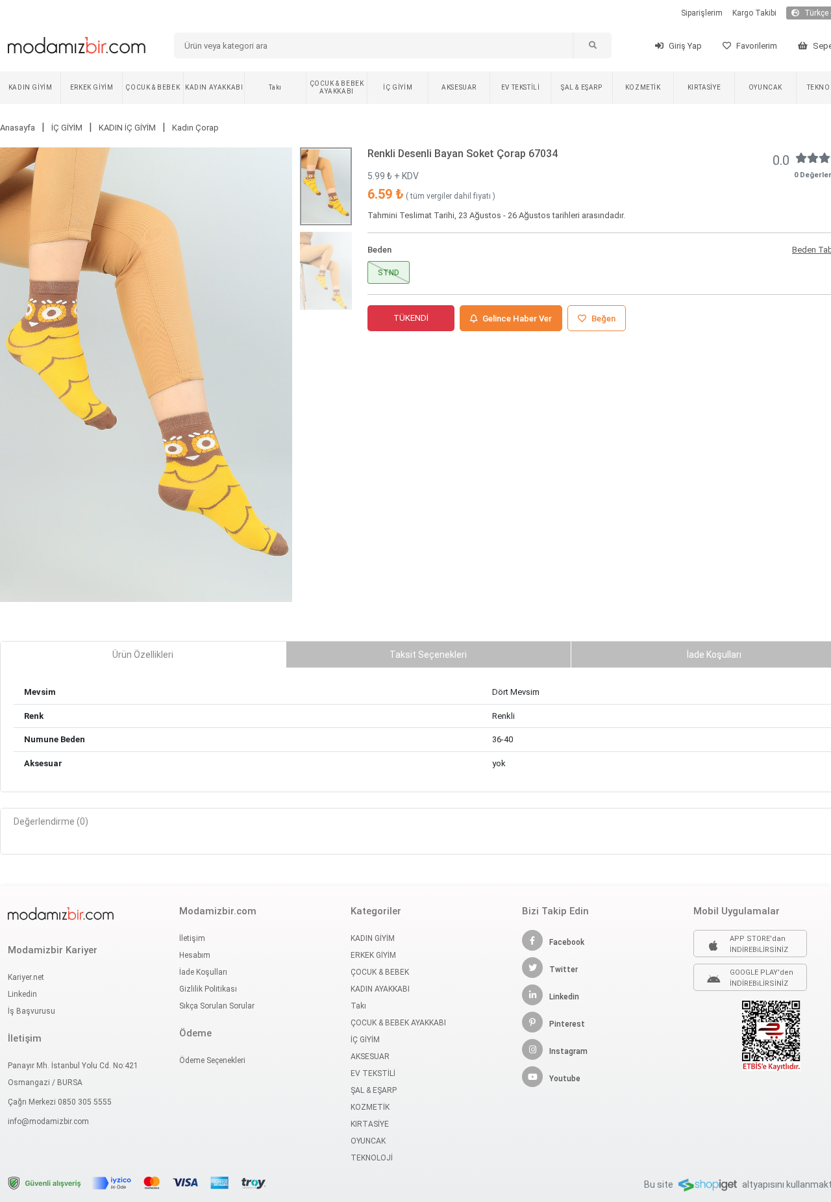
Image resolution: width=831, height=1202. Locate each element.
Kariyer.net (26, 977)
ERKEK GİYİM (92, 87)
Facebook (566, 942)
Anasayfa (17, 127)
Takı (275, 87)
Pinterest (567, 1024)
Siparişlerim (702, 13)
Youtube (564, 1078)
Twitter (563, 969)
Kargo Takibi (754, 13)
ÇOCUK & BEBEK (152, 87)
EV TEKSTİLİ (520, 87)
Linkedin (22, 994)
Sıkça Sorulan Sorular (216, 1005)
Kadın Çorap (195, 127)
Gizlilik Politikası (208, 989)
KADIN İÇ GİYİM (127, 127)
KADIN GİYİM (30, 87)
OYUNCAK (765, 87)
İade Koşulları (203, 972)
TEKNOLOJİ (372, 1157)
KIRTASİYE (704, 87)
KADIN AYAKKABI (214, 87)
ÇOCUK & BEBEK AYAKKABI (337, 87)
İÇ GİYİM (397, 87)
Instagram (568, 1051)
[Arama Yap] (592, 45)
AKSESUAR (459, 87)
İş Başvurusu (31, 1011)
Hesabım (194, 955)
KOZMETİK (643, 87)
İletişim (192, 938)
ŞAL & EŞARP (581, 87)
